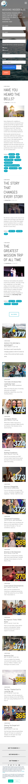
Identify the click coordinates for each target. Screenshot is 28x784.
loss (6, 170)
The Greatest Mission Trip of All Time (13, 253)
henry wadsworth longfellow (12, 165)
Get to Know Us (13, 748)
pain (20, 168)
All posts (14, 314)
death (6, 168)
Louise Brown (8, 263)
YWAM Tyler (12, 231)
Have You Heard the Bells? (12, 94)
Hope (17, 154)
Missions (19, 301)
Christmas (11, 154)
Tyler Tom (7, 102)
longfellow (18, 159)
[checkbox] (14, 49)
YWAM (6, 233)
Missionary (7, 303)
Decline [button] (17, 781)
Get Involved (13, 754)
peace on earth (8, 162)
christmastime (13, 168)
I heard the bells (9, 159)
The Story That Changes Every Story (13, 190)
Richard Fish (7, 200)
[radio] (14, 48)
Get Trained (13, 760)
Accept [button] (10, 781)
